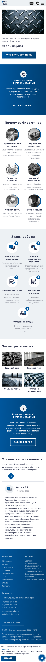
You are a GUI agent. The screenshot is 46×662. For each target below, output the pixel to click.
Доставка (6, 570)
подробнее (5, 649)
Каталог (5, 564)
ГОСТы (4, 577)
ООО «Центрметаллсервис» (5, 3)
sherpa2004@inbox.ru (32, 3)
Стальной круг (12, 368)
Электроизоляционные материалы (34, 575)
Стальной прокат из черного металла (33, 567)
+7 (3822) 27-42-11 (37, 3)
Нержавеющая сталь (33, 571)
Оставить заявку (23, 105)
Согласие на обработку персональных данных (21, 637)
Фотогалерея (7, 580)
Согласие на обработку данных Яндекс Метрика (22, 639)
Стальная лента (12, 389)
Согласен (8, 658)
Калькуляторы (8, 574)
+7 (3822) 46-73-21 (9, 604)
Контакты (6, 586)
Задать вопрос (23, 442)
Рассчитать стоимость (18, 55)
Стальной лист (34, 368)
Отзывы (5, 583)
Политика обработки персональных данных (20, 634)
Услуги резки (7, 567)
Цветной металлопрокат (31, 562)
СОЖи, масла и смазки (34, 579)
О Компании (7, 561)
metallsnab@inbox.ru (10, 614)
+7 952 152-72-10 (9, 607)
